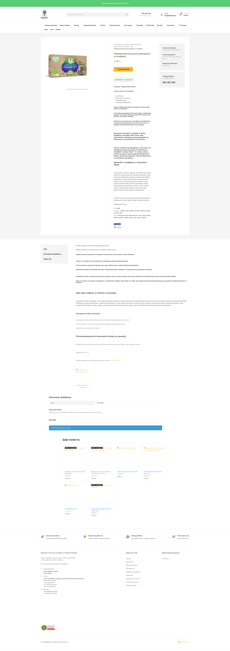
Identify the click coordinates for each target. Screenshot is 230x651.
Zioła (120, 213)
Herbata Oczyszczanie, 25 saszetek (127, 471)
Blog (46, 29)
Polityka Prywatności (133, 572)
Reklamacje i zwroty (133, 579)
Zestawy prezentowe (51, 25)
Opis (45, 249)
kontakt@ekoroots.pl (51, 591)
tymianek (143, 217)
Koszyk (128, 558)
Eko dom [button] (76, 25)
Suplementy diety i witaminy (137, 211)
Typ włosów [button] (170, 25)
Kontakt (58, 29)
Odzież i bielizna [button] (65, 25)
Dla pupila (139, 25)
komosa (144, 215)
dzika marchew (133, 215)
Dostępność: (118, 80)
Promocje (183, 25)
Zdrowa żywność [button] (115, 25)
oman (134, 217)
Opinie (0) (47, 259)
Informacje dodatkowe (52, 254)
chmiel (119, 215)
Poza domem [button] (128, 25)
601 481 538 (146, 13)
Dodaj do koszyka (124, 69)
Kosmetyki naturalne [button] (90, 25)
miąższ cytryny (128, 217)
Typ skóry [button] (160, 25)
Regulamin (129, 575)
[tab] (53, 249)
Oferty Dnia (150, 25)
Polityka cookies (131, 585)
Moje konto (129, 562)
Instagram (165, 558)
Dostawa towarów (132, 582)
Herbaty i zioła (124, 211)
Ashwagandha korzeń (71, 509)
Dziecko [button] (102, 25)
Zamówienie (130, 568)
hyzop (139, 215)
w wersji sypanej (115, 360)
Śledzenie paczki (131, 565)
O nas (51, 29)
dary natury (125, 215)
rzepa (138, 217)
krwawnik (121, 217)
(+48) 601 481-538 (50, 593)
